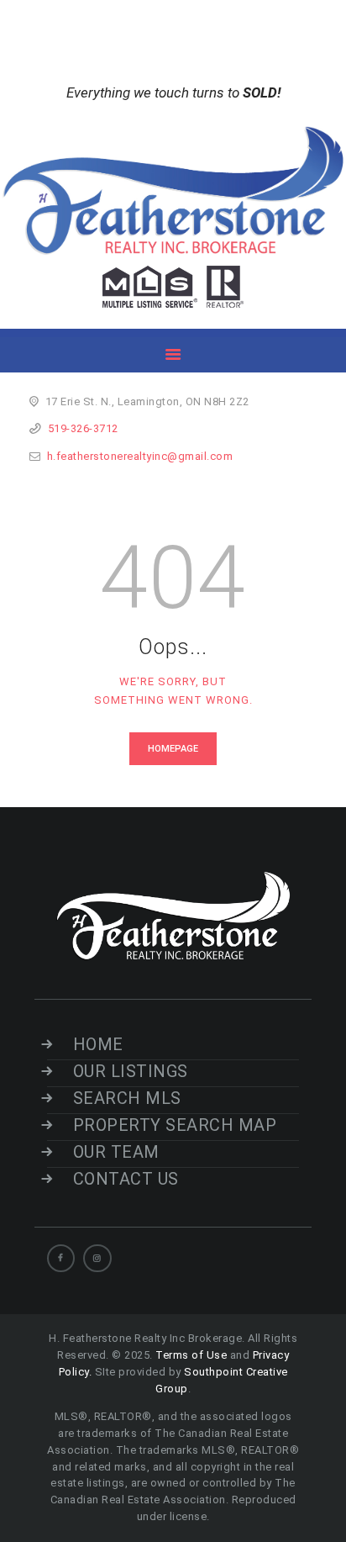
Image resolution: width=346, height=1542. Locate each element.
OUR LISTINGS (130, 1071)
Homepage (173, 748)
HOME (98, 1044)
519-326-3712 (83, 428)
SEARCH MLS (127, 1098)
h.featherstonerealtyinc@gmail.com (140, 456)
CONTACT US (126, 1179)
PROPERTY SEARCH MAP (174, 1125)
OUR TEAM (116, 1152)
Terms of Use (191, 1355)
